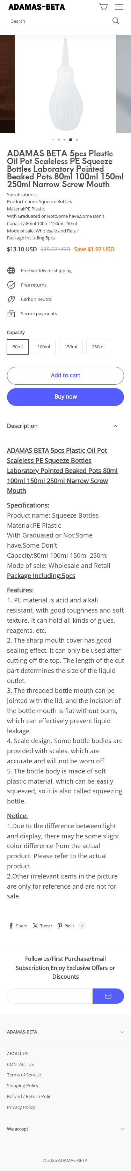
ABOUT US (17, 1053)
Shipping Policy (22, 1085)
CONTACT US (20, 1064)
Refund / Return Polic (29, 1096)
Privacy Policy (21, 1107)
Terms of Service (24, 1075)
